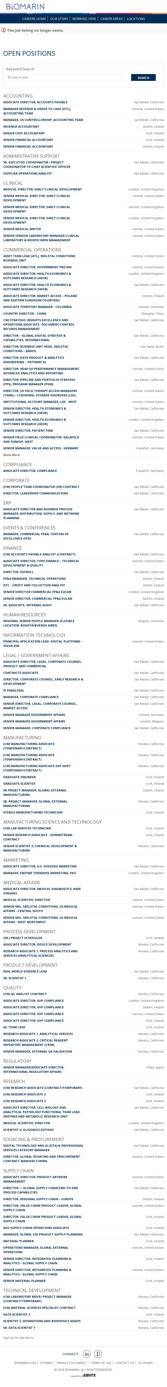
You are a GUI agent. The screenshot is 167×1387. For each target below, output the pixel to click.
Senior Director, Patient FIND (28, 430)
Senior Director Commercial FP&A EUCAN (37, 592)
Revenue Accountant (21, 126)
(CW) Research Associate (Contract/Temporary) (42, 1088)
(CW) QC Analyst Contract (25, 994)
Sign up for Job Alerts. (18, 1338)
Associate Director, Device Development (37, 944)
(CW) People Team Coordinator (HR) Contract (41, 487)
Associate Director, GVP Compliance (33, 1001)
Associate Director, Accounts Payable (35, 102)
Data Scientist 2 (16, 1314)
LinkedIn (87, 1354)
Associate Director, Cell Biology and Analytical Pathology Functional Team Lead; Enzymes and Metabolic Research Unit (41, 1112)
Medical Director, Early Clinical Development (42, 189)
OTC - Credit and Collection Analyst (34, 585)
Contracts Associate (20, 673)
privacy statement (71, 1363)
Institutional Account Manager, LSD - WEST (40, 402)
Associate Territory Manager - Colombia (37, 307)
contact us (124, 1363)
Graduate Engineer (19, 777)
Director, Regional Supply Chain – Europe (38, 1199)
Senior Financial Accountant (28, 140)
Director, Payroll (18, 572)
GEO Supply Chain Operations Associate (36, 1228)
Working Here (84, 19)
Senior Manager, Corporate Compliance (37, 728)
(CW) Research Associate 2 (24, 1094)
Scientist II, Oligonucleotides (28, 1130)
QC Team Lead (14, 1027)
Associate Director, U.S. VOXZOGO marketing (40, 866)
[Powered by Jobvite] (83, 1379)
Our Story (59, 19)
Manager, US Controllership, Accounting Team (43, 120)
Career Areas (111, 19)
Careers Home (34, 19)
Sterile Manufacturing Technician (32, 812)
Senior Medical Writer (22, 229)
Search (143, 78)
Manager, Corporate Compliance (31, 697)
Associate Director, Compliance (30, 471)
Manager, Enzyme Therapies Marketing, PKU (39, 873)
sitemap (46, 1363)
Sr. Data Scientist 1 (19, 1328)
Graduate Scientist (19, 784)
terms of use (101, 1363)
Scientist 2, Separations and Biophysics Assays (42, 1321)
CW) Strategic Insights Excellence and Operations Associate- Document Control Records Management (39, 324)
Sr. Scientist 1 (14, 978)
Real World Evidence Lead (25, 971)
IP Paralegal (13, 690)
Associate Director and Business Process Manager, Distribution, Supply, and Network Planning (41, 513)
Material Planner (18, 1241)
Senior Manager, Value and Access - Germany (40, 448)
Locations (136, 19)
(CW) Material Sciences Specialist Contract (39, 1308)
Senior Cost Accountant (24, 133)
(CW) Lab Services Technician (27, 828)
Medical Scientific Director (26, 900)
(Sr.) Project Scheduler (22, 938)
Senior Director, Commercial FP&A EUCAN (37, 598)
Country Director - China (24, 313)
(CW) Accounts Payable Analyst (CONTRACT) (39, 554)
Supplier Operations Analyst (27, 173)
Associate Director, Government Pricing (37, 267)
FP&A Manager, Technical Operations (34, 579)
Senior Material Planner (24, 1281)
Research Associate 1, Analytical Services (38, 1034)
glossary (145, 1363)
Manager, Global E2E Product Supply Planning (43, 1234)
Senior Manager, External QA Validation (37, 1051)
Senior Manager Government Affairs (34, 715)
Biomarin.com (25, 1363)
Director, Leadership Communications (35, 493)
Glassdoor (98, 1354)
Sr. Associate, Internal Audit (27, 605)
